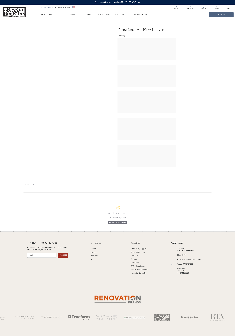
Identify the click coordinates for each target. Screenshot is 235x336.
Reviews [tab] (26, 185)
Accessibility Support (138, 249)
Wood (51, 14)
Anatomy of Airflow (103, 14)
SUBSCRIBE (62, 255)
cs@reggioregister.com (192, 259)
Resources (135, 263)
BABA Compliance (138, 266)
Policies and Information (139, 270)
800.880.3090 (46, 7)
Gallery (89, 14)
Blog (116, 14)
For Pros (94, 249)
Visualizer (94, 256)
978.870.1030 (188, 264)
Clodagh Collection (140, 14)
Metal (43, 14)
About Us (125, 14)
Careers (134, 259)
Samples (221, 14)
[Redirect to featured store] (40, 317)
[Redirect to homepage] (17, 12)
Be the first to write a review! (117, 222)
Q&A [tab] (33, 185)
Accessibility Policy (138, 252)
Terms (137, 2)
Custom (60, 14)
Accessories (72, 14)
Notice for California (138, 273)
